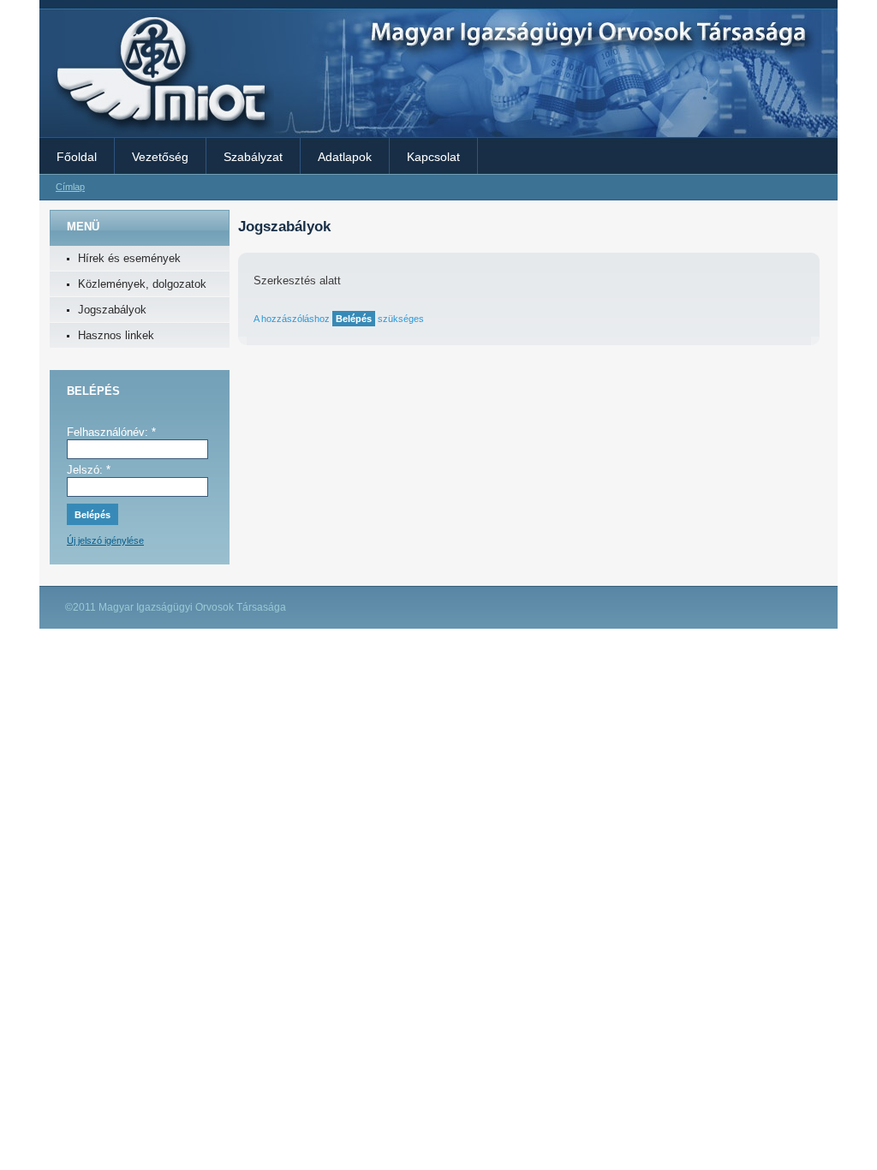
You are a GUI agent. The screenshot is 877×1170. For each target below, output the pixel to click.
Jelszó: (88, 469)
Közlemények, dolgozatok (142, 284)
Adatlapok (345, 157)
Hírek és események (129, 258)
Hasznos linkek (116, 335)
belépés (354, 318)
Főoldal (77, 157)
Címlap (70, 187)
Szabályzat (253, 157)
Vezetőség (160, 157)
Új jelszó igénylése (105, 540)
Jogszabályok (112, 309)
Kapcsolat (433, 157)
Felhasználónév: (111, 432)
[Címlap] (156, 130)
